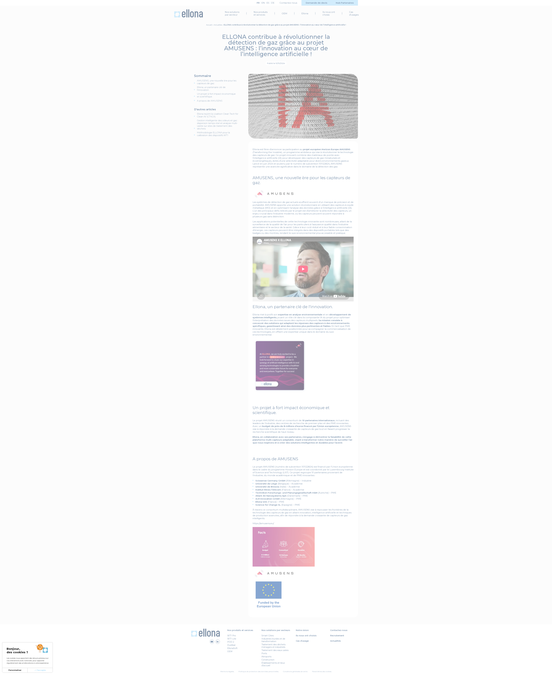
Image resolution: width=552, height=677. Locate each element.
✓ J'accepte (40, 670)
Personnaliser (14, 670)
